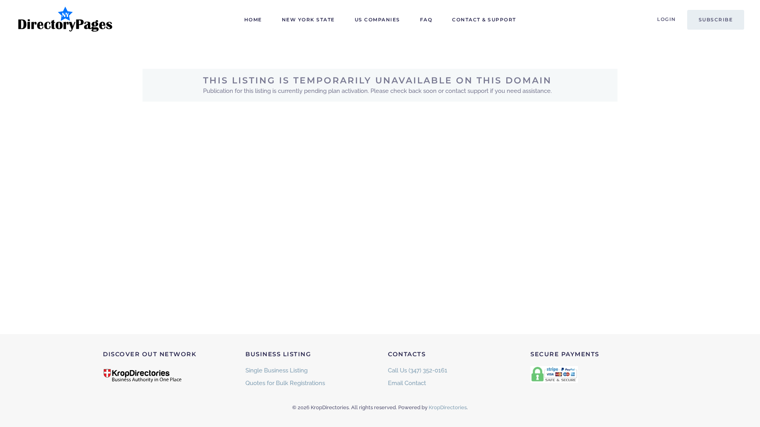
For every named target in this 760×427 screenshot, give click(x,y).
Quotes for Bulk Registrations (285, 383)
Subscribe (716, 20)
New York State (308, 20)
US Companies (377, 20)
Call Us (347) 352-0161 (417, 370)
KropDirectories (448, 407)
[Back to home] (65, 20)
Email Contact (407, 383)
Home (253, 20)
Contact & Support (484, 20)
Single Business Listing (276, 370)
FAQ (426, 20)
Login (666, 19)
